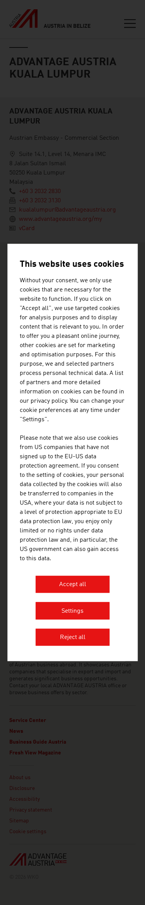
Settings (72, 611)
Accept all (72, 585)
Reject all (72, 638)
